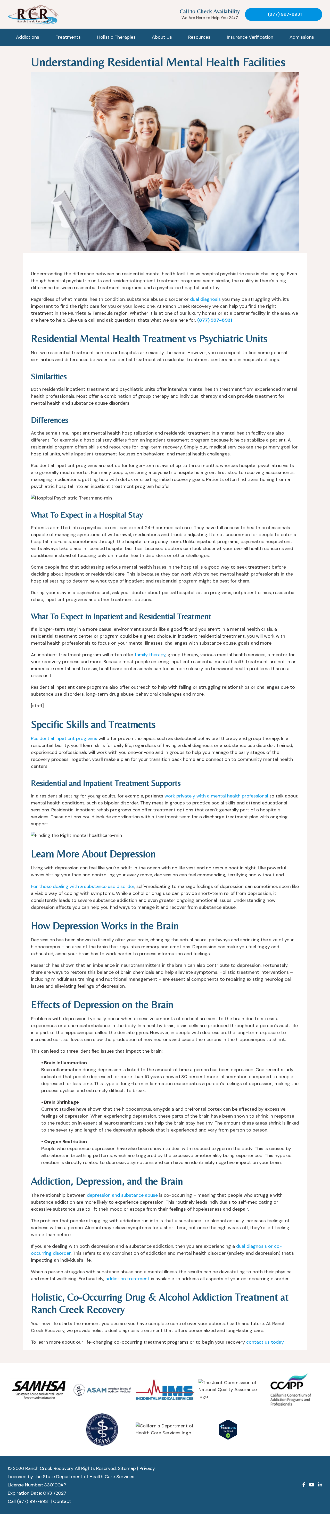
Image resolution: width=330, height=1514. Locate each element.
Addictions (27, 37)
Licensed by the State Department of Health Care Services (71, 1477)
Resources (199, 37)
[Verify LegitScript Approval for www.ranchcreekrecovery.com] (228, 1429)
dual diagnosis (205, 299)
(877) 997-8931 (285, 14)
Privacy (147, 1468)
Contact (62, 1501)
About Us (162, 37)
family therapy (150, 655)
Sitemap (127, 1468)
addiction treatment (127, 1279)
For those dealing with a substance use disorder (82, 886)
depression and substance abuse (122, 1195)
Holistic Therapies (116, 37)
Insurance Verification (250, 37)
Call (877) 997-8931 (29, 1501)
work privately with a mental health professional (216, 796)
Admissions (302, 37)
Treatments (68, 37)
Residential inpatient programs (64, 738)
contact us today (265, 1342)
